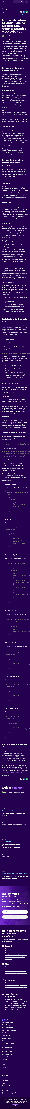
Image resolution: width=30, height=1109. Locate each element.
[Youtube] (16, 1093)
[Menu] (26, 1)
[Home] (3, 2)
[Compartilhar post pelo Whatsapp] (27, 12)
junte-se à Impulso (18, 1)
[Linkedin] (3, 1093)
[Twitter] (12, 1093)
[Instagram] (7, 1093)
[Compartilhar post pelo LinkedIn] (24, 12)
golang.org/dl (6, 327)
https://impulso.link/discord (14, 772)
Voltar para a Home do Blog (10, 9)
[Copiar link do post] (21, 12)
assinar (15, 917)
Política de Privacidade (18, 1102)
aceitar (15, 1105)
